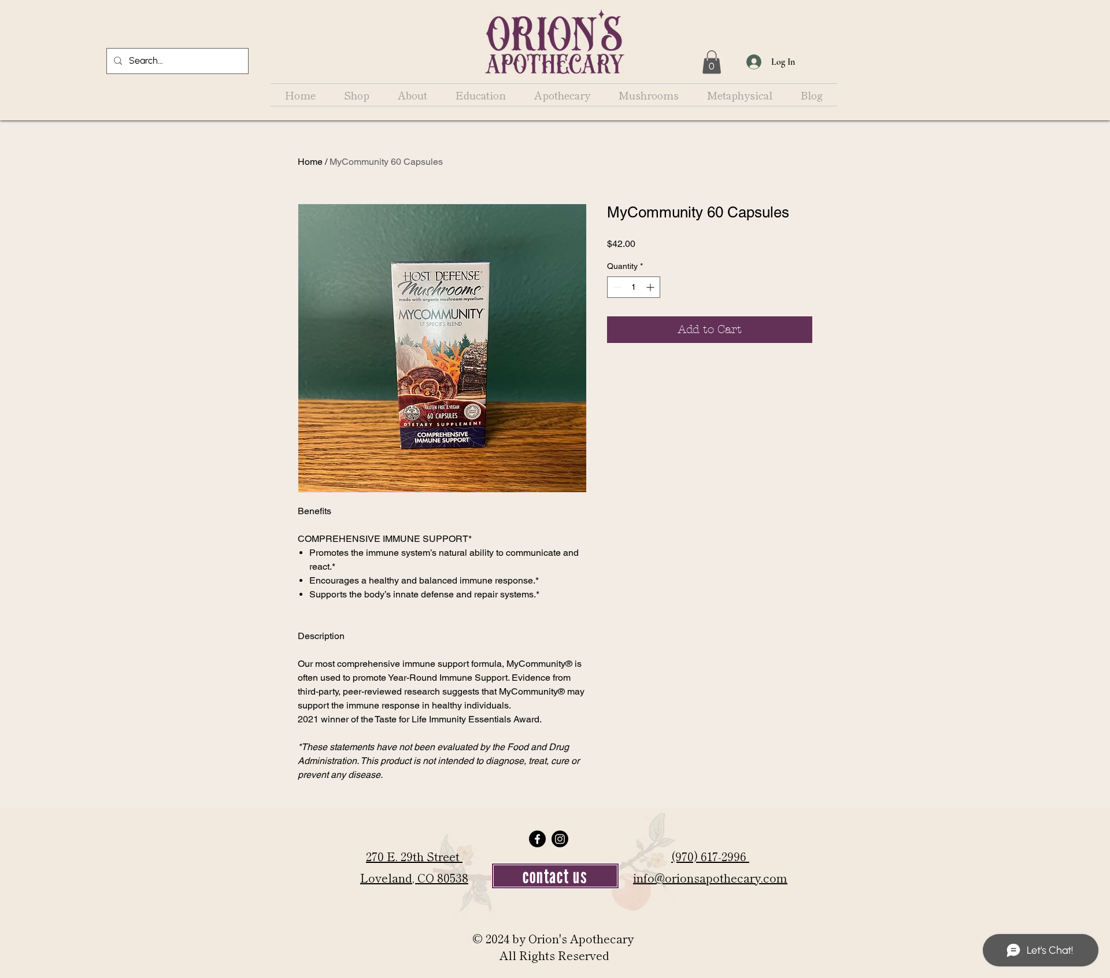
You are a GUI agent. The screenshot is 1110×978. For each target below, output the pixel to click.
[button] (712, 62)
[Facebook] (537, 839)
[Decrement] (616, 287)
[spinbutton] (633, 287)
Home (310, 161)
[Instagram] (560, 839)
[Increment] (651, 287)
